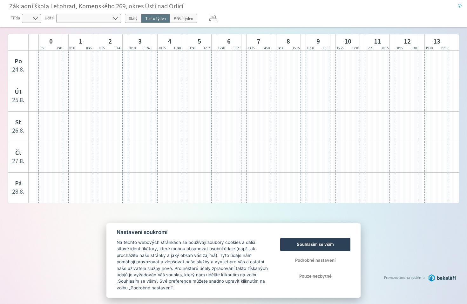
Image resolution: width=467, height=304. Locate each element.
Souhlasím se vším (315, 244)
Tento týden (155, 19)
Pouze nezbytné (315, 276)
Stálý (133, 19)
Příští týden (183, 19)
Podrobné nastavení (315, 260)
